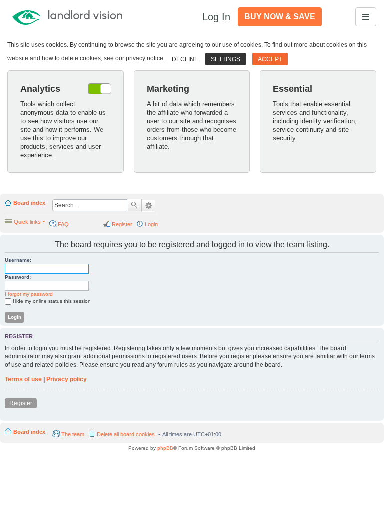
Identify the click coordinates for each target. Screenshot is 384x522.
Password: (18, 277)
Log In (216, 17)
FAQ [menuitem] (63, 225)
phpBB (166, 448)
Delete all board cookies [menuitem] (126, 435)
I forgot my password (29, 294)
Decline (185, 59)
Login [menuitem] (151, 225)
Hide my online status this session (52, 301)
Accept (270, 59)
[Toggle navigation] (366, 17)
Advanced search (149, 206)
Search (134, 206)
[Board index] (81, 17)
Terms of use (23, 379)
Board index (30, 203)
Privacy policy (66, 379)
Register (21, 403)
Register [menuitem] (122, 225)
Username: (18, 260)
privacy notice (145, 58)
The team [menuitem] (73, 435)
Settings (225, 59)
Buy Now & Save (280, 16)
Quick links (27, 222)
